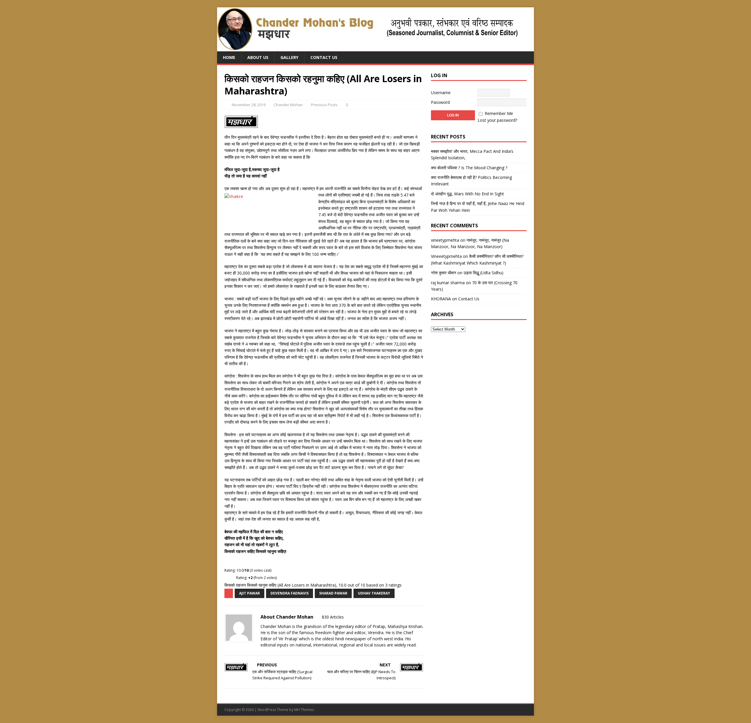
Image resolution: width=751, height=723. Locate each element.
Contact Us (323, 57)
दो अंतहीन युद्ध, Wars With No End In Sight (467, 194)
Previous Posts (324, 104)
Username (441, 92)
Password (440, 102)
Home (229, 57)
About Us (257, 57)
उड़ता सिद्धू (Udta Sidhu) (483, 272)
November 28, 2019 (248, 104)
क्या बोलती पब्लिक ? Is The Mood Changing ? (469, 167)
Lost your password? (497, 120)
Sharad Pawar (333, 593)
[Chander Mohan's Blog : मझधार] (367, 48)
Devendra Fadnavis (289, 593)
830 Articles (333, 617)
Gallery (289, 57)
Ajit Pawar (249, 593)
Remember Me (499, 113)
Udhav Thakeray (374, 593)
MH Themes (304, 709)
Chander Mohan (288, 104)
